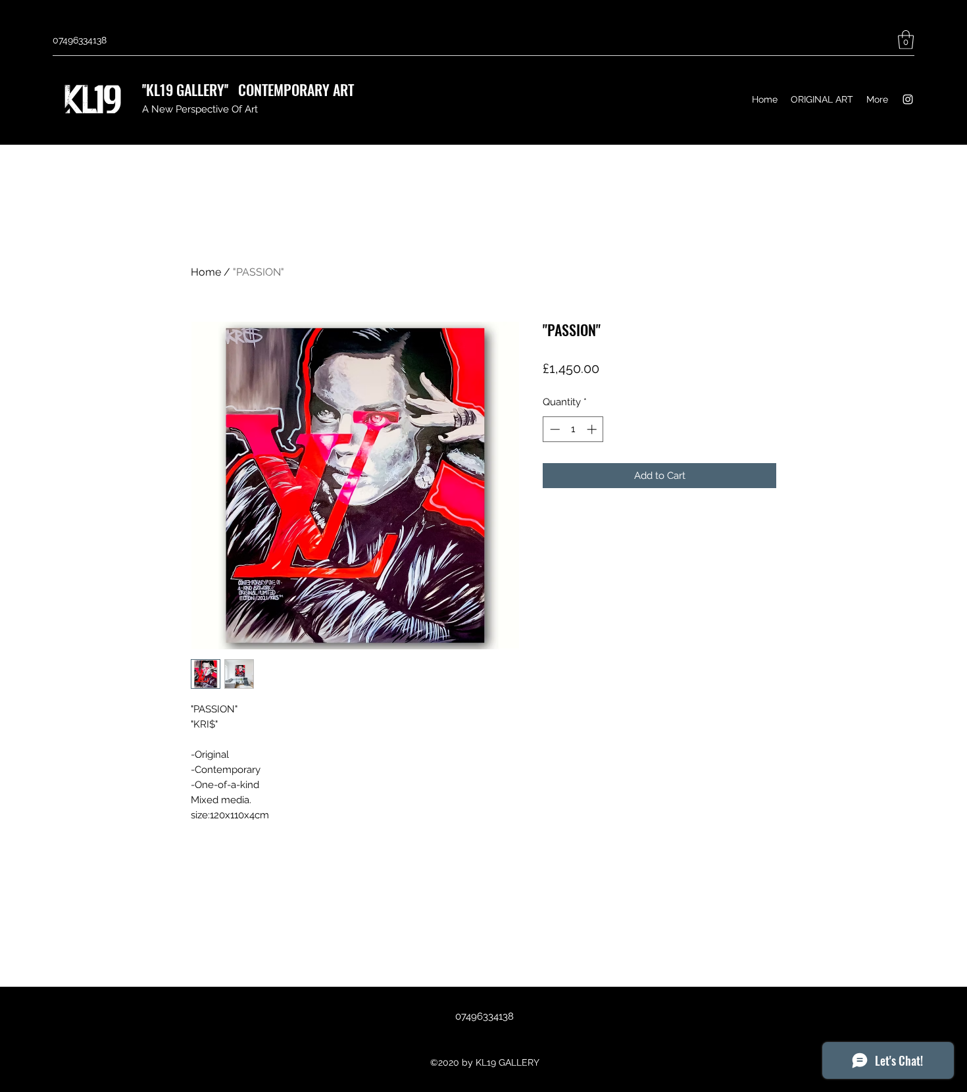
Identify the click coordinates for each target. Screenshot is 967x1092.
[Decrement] (553, 429)
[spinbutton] (573, 429)
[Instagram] (907, 99)
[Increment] (593, 429)
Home (206, 272)
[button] (906, 39)
